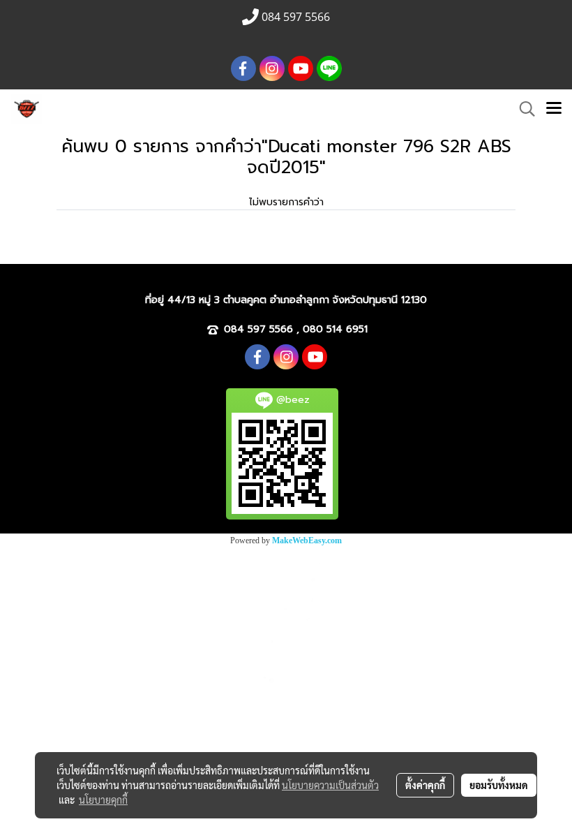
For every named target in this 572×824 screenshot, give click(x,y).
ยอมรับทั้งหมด (498, 785)
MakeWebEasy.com (307, 540)
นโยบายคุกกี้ (103, 799)
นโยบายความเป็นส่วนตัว (330, 785)
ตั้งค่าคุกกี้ (425, 785)
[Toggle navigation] (554, 109)
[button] (522, 109)
